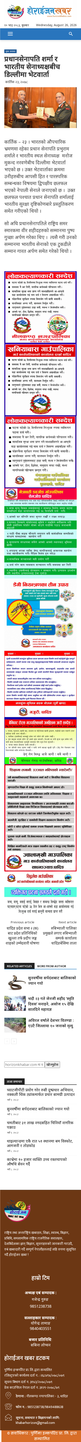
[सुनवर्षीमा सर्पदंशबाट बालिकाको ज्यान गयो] (15, 982)
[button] (71, 34)
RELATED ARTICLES (19, 966)
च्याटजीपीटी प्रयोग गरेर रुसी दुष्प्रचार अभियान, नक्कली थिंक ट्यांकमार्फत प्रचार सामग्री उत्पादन (41, 1092)
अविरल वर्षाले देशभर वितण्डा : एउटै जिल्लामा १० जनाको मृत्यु (51, 1023)
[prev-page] (7, 1041)
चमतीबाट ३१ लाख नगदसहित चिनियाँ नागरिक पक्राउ (40, 1125)
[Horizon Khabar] (40, 11)
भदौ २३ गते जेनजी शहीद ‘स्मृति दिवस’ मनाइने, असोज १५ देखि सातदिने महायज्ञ (51, 1004)
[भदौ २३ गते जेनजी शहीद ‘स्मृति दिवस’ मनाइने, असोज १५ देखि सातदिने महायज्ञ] (15, 1003)
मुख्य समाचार (10, 51)
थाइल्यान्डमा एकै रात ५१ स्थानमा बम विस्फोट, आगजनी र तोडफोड (40, 1143)
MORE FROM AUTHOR (51, 966)
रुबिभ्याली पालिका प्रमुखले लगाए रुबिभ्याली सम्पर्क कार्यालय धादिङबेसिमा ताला (60, 936)
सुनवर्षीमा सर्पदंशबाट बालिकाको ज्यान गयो (38, 1109)
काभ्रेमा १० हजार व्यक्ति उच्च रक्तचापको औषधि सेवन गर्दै (37, 1161)
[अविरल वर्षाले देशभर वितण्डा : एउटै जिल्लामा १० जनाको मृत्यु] (15, 1025)
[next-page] (14, 1041)
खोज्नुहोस (52, 1064)
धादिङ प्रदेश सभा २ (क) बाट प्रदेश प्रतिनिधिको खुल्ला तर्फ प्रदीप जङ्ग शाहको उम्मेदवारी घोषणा (22, 936)
